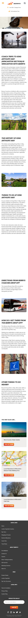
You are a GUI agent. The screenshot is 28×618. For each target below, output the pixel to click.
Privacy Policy (4, 591)
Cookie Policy (4, 594)
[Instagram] (11, 612)
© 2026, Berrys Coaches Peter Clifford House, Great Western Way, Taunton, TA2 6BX (14, 616)
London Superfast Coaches (7, 529)
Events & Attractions (6, 538)
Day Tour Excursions (6, 581)
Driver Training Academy (7, 559)
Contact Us (3, 553)
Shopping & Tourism (6, 535)
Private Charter (4, 575)
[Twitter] (17, 612)
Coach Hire (4, 541)
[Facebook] (8, 612)
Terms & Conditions (5, 588)
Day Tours (3, 532)
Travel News (4, 543)
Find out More (9, 444)
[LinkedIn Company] (14, 612)
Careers (3, 556)
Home (2, 526)
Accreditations (4, 550)
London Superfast (5, 578)
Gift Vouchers (4, 562)
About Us (3, 568)
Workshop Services (5, 565)
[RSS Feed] (20, 612)
